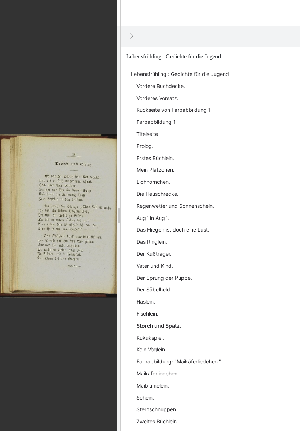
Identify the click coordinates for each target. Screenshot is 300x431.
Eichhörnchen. (153, 182)
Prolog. (144, 146)
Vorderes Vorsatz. (157, 98)
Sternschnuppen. (156, 409)
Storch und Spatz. (158, 326)
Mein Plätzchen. (155, 170)
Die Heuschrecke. (157, 194)
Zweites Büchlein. (157, 421)
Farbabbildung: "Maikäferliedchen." (178, 361)
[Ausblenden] (131, 36)
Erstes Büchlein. (155, 158)
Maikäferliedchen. (157, 373)
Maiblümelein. (152, 385)
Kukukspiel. (150, 338)
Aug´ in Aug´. (152, 218)
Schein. (145, 397)
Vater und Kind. (154, 266)
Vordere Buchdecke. (160, 86)
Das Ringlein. (151, 242)
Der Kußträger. (154, 254)
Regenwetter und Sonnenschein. (175, 206)
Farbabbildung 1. (156, 122)
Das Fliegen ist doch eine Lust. (172, 229)
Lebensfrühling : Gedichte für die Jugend (180, 74)
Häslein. (145, 301)
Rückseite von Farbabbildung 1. (174, 110)
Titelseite (147, 134)
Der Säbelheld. (154, 289)
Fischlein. (147, 313)
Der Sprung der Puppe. (164, 278)
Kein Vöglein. (151, 349)
